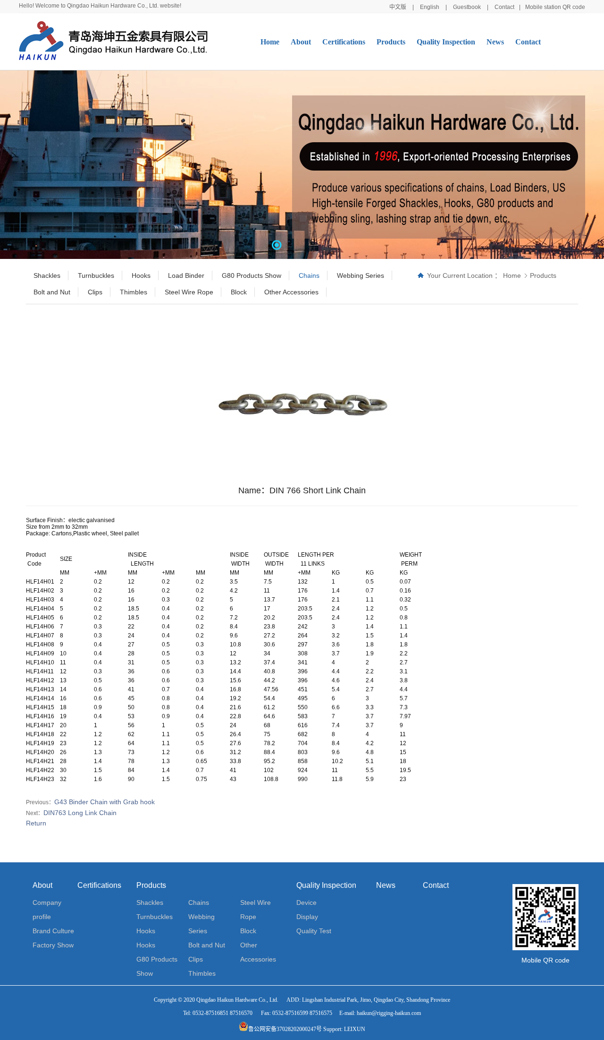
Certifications (343, 42)
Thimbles (202, 973)
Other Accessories (258, 952)
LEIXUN (354, 1029)
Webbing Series (201, 924)
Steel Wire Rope (255, 909)
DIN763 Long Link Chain (80, 813)
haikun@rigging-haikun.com (389, 1013)
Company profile (47, 909)
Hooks (145, 931)
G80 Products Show (156, 966)
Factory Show (53, 945)
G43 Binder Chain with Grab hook (104, 802)
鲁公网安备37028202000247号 (285, 1029)
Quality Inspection (446, 42)
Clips (195, 959)
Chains (198, 902)
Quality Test (313, 931)
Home (269, 42)
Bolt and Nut (206, 945)
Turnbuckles (154, 916)
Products (391, 42)
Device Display (307, 909)
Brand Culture (53, 931)
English (429, 7)
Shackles (149, 902)
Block (248, 931)
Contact (504, 7)
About (301, 42)
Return (36, 823)
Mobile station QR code (555, 7)
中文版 (397, 7)
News (495, 42)
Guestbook (467, 7)
